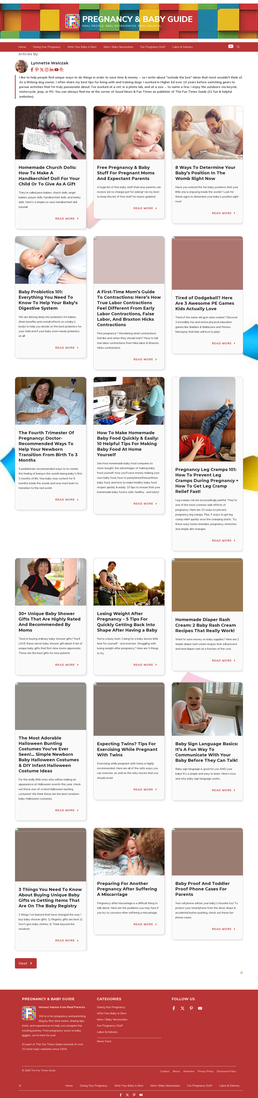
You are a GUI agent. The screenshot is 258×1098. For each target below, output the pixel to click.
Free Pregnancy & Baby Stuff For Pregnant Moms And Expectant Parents (125, 173)
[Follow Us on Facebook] (174, 1008)
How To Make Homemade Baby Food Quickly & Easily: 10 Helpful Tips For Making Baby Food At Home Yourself (127, 443)
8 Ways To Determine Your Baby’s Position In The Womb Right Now (205, 173)
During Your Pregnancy (47, 47)
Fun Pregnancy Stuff (152, 47)
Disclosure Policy (226, 1071)
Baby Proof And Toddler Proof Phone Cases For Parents (202, 889)
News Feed (104, 1041)
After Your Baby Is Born (82, 47)
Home (22, 47)
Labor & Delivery (182, 47)
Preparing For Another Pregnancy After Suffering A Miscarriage (127, 889)
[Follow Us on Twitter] (182, 1008)
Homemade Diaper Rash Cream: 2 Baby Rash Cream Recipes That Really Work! (205, 625)
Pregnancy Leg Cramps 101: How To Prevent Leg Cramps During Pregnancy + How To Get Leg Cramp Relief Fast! (207, 480)
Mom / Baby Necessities (118, 47)
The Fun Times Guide (49, 1044)
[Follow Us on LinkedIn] (191, 1008)
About (176, 1071)
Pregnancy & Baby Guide (137, 19)
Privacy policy (205, 1071)
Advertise (188, 1071)
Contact (164, 1071)
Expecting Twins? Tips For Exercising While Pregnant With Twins (127, 749)
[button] (238, 47)
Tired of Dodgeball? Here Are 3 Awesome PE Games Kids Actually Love (204, 303)
